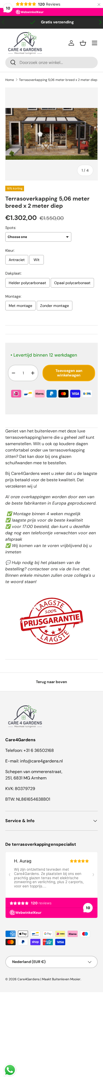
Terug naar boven (51, 681)
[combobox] (51, 62)
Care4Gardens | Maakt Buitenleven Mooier (49, 979)
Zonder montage (54, 305)
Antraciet (17, 259)
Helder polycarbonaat (27, 282)
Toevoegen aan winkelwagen (68, 373)
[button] (83, 43)
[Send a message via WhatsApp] (10, 1070)
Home (9, 79)
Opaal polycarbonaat (72, 282)
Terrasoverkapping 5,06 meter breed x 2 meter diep (58, 79)
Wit (37, 259)
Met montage (20, 305)
